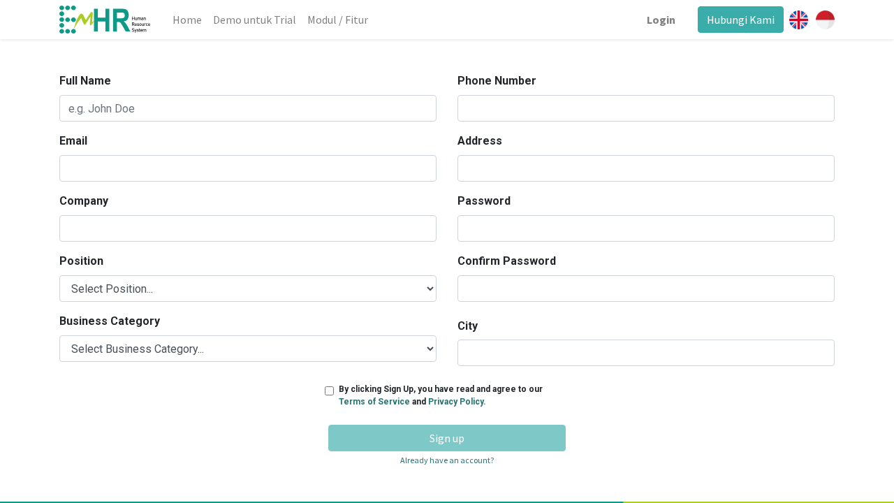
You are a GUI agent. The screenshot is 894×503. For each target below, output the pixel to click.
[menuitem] (187, 20)
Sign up (447, 438)
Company (83, 200)
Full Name (85, 80)
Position (81, 261)
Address (479, 140)
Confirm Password (506, 261)
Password (484, 200)
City (467, 326)
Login (661, 20)
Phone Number (496, 80)
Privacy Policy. (457, 402)
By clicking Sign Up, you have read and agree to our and (441, 395)
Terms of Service (375, 402)
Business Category (109, 321)
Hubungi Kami (741, 20)
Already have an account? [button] (447, 460)
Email (73, 140)
